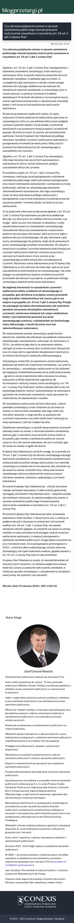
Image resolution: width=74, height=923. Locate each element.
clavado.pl (59, 918)
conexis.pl (30, 918)
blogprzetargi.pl (44, 918)
